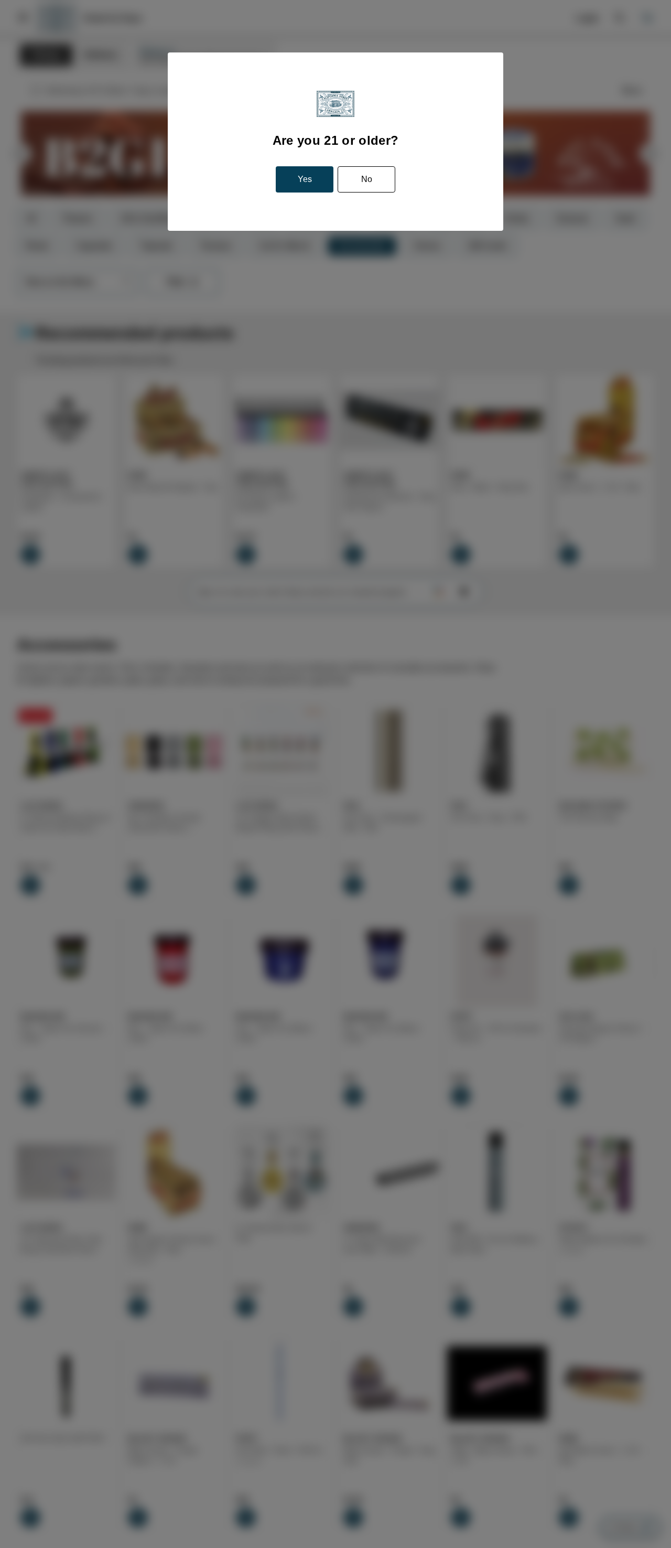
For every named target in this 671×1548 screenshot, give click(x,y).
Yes (305, 179)
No (366, 179)
